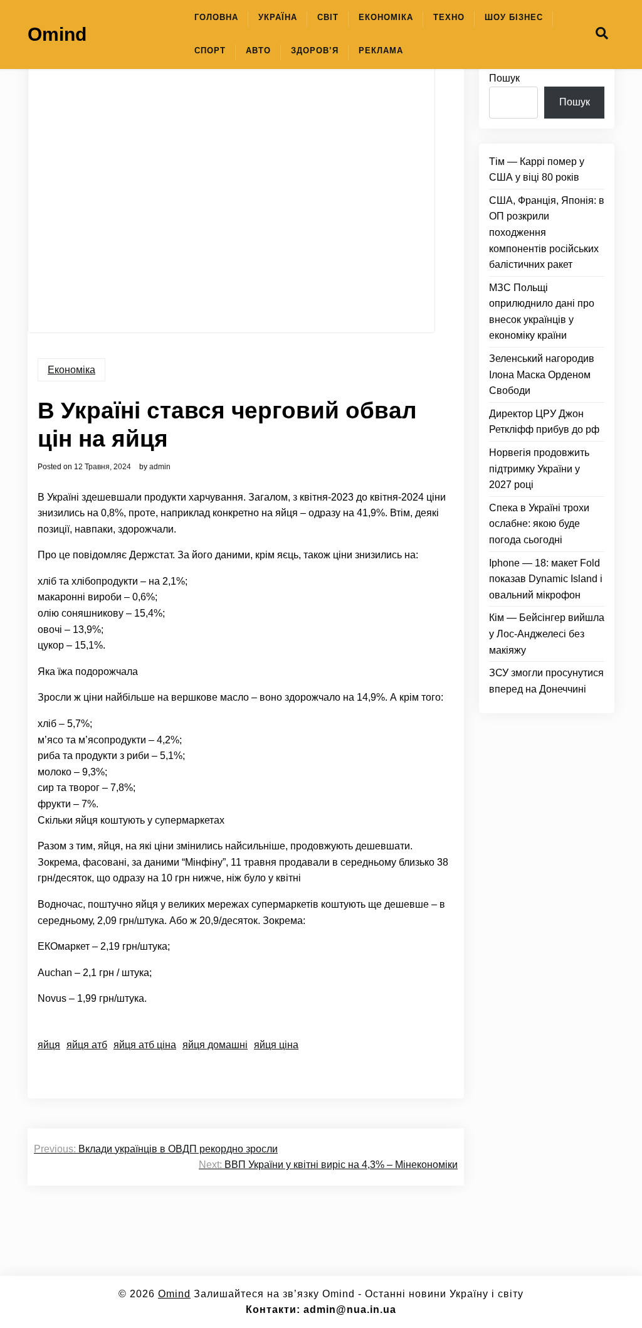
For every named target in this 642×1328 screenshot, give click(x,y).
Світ (328, 17)
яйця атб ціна (144, 1044)
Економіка (386, 17)
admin (160, 466)
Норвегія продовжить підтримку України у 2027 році (539, 468)
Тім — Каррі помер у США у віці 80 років (536, 169)
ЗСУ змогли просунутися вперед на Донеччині (546, 680)
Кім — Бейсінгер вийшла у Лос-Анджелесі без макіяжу (546, 633)
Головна (216, 17)
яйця (49, 1044)
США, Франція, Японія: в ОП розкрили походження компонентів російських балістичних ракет (546, 232)
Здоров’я (315, 50)
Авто (258, 50)
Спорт (210, 50)
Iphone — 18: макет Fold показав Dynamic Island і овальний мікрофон (546, 579)
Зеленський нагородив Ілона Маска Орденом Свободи (541, 374)
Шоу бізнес (514, 17)
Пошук (504, 78)
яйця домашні (215, 1044)
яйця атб (86, 1044)
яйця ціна (276, 1044)
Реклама (381, 50)
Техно (449, 17)
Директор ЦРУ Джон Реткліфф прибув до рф (544, 421)
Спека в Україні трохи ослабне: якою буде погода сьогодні (539, 523)
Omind (57, 34)
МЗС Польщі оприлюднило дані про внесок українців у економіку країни (541, 311)
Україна (277, 17)
